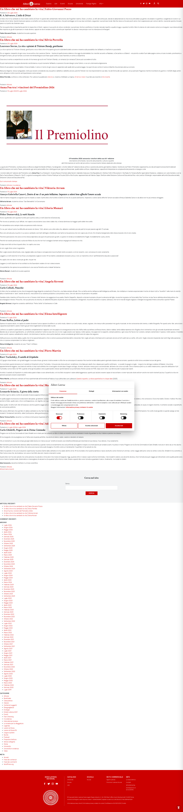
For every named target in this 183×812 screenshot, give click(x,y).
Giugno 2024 (8, 575)
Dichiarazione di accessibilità (131, 788)
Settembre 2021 (9, 646)
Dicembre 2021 (9, 639)
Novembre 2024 (9, 564)
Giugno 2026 (8, 527)
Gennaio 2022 (8, 637)
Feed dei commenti (10, 762)
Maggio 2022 (8, 628)
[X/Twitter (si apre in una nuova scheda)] (143, 3)
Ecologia (7, 710)
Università (7, 746)
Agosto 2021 (8, 648)
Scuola (69, 782)
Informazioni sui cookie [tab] (120, 391)
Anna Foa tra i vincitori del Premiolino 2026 (27, 87)
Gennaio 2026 (8, 537)
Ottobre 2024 (8, 566)
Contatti (128, 782)
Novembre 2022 (9, 616)
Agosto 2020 (8, 674)
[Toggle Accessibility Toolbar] (179, 808)
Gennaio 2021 (8, 664)
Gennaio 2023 (8, 612)
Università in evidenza (11, 749)
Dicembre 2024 (9, 562)
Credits (124, 803)
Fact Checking (9, 717)
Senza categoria (9, 742)
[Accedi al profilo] (154, 3)
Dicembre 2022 (9, 614)
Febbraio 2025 (9, 557)
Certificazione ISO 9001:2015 (113, 803)
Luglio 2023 (8, 598)
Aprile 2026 (8, 532)
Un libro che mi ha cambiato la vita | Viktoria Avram (32, 188)
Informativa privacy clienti (74, 803)
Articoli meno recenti (7, 469)
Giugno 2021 (8, 653)
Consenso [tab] (62, 391)
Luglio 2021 (7, 651)
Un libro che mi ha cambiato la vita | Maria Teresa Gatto (34, 385)
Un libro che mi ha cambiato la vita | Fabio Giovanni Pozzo (35, 9)
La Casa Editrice (131, 779)
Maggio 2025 (8, 550)
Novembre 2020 (9, 667)
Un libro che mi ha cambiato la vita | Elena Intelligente (33, 314)
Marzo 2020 (8, 683)
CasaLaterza (8, 701)
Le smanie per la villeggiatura (13, 723)
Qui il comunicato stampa (8, 181)
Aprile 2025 (7, 553)
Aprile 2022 (7, 630)
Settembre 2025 (9, 546)
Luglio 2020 (8, 676)
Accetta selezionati (91, 426)
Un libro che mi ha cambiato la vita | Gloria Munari (31, 208)
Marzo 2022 (8, 632)
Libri (68, 785)
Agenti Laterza (111, 779)
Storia (6, 744)
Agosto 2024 (8, 571)
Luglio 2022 (8, 623)
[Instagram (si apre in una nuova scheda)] (146, 3)
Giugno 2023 (8, 601)
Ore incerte (106, 77)
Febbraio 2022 (9, 635)
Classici (6, 703)
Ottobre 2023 (8, 594)
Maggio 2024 (8, 578)
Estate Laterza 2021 (10, 712)
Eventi (6, 714)
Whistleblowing (130, 785)
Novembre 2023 (9, 591)
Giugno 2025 (8, 548)
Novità (6, 735)
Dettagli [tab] (91, 391)
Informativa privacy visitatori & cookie (79, 407)
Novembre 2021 (9, 642)
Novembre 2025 (9, 541)
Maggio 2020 (8, 680)
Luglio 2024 (8, 573)
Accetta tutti (119, 426)
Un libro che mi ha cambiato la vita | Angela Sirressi (31, 281)
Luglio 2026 (8, 525)
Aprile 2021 (7, 658)
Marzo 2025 (8, 555)
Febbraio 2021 (8, 662)
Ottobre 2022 (8, 619)
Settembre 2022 (9, 621)
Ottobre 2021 (8, 644)
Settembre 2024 (9, 569)
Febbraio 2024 (9, 585)
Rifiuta (64, 426)
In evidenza (16, 185)
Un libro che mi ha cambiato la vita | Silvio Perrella (31, 40)
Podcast (7, 737)
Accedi (6, 757)
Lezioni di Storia (9, 728)
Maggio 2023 (8, 603)
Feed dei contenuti (10, 760)
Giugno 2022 (8, 626)
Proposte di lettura (10, 739)
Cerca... (67, 483)
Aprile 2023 (7, 605)
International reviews (11, 721)
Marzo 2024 (8, 582)
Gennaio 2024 (8, 587)
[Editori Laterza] (31, 4)
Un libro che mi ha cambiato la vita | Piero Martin (30, 351)
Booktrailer (7, 698)
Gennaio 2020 (8, 687)
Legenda (7, 726)
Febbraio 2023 (9, 610)
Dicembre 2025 (9, 539)
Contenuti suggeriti (10, 705)
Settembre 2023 (9, 596)
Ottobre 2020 (8, 669)
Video (6, 751)
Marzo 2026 (8, 534)
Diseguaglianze (9, 707)
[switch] (80, 417)
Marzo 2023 (8, 607)
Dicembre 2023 (9, 589)
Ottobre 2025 (8, 543)
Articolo (9, 37)
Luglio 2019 (7, 690)
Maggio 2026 (8, 530)
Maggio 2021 (8, 655)
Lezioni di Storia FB (10, 730)
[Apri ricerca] (158, 3)
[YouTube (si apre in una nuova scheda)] (149, 3)
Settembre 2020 (9, 671)
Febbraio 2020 (9, 685)
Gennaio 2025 (8, 559)
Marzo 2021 (8, 660)
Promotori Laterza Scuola (114, 782)
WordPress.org (9, 764)
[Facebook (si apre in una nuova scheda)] (140, 3)
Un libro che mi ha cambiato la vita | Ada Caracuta (30, 424)
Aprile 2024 (7, 580)
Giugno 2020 (8, 678)
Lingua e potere (9, 733)
